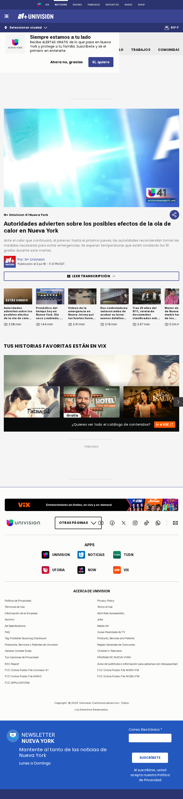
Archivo (9, 619)
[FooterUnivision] (23, 523)
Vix (47, 4)
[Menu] (6, 16)
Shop (141, 4)
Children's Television (109, 651)
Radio (128, 4)
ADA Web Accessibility (110, 613)
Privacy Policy (105, 600)
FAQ (7, 632)
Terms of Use (104, 607)
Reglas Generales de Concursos (116, 644)
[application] (91, 158)
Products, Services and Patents (115, 638)
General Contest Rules (18, 651)
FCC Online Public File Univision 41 (27, 670)
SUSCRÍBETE (150, 757)
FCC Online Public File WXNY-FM (118, 670)
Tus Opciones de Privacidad (22, 657)
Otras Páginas (73, 522)
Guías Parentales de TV (111, 632)
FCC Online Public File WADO (23, 676)
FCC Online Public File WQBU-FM (118, 676)
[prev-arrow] (1, 402)
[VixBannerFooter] (91, 505)
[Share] (174, 214)
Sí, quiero (101, 62)
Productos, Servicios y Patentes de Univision (31, 644)
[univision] (35, 16)
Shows (77, 4)
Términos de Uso (15, 607)
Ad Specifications (15, 625)
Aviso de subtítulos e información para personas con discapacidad (137, 663)
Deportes (112, 4)
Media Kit (103, 625)
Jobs (100, 619)
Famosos (94, 4)
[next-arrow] (178, 402)
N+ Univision (35, 259)
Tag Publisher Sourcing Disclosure (25, 638)
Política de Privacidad (18, 600)
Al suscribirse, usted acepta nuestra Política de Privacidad (150, 775)
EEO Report (12, 663)
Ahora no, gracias (66, 62)
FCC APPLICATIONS (17, 682)
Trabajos (140, 49)
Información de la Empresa (21, 613)
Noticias (61, 4)
